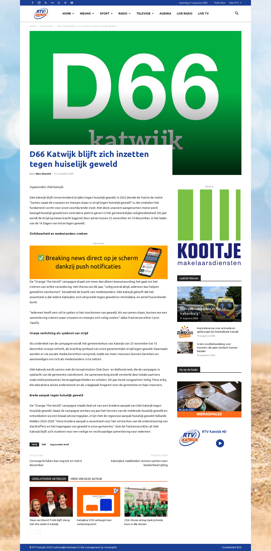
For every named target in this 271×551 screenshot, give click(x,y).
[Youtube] (72, 3)
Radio (122, 13)
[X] (59, 3)
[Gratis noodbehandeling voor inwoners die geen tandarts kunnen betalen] (185, 348)
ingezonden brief (59, 444)
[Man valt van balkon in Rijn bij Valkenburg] (209, 304)
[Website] (65, 3)
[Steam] (52, 3)
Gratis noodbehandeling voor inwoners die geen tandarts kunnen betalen (217, 347)
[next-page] (38, 531)
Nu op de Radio (189, 369)
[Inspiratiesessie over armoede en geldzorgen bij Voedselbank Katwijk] (185, 332)
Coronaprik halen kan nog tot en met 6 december (56, 463)
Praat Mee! (220, 3)
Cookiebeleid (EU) (231, 547)
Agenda (165, 13)
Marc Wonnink (43, 174)
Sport (105, 13)
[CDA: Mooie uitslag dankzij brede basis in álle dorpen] (146, 502)
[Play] (220, 443)
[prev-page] (32, 531)
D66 (44, 444)
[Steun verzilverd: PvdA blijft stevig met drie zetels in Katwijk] (51, 502)
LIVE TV (203, 13)
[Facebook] (33, 3)
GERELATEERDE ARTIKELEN (49, 478)
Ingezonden (46, 26)
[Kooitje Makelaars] (209, 227)
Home (66, 13)
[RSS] (46, 3)
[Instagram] (39, 3)
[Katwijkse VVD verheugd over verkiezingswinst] (98, 502)
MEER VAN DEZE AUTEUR (86, 478)
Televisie (143, 13)
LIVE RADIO (184, 13)
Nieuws (85, 13)
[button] (236, 13)
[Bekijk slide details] (99, 262)
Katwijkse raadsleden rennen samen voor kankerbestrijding (139, 463)
